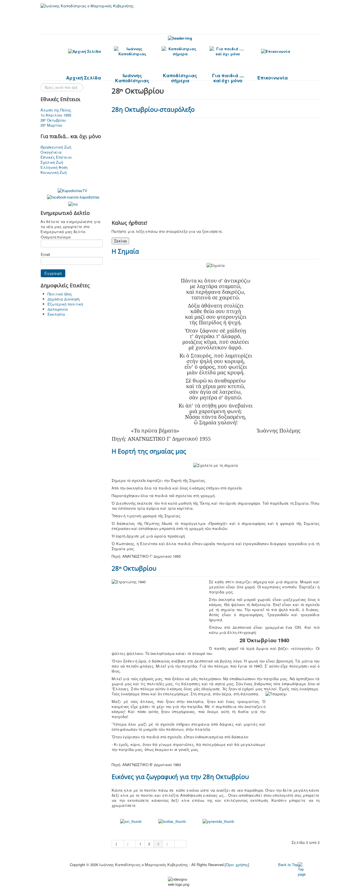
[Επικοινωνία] (275, 51)
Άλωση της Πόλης (55, 110)
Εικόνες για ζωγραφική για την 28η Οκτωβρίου (180, 776)
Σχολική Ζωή (51, 162)
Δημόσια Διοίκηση (64, 299)
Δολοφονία (58, 309)
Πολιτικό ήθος (60, 294)
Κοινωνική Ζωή (53, 172)
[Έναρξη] (118, 844)
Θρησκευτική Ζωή (55, 147)
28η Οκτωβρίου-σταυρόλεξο (153, 109)
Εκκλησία (56, 314)
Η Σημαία (125, 251)
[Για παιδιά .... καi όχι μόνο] (228, 51)
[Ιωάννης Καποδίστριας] (132, 51)
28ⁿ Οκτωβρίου (53, 120)
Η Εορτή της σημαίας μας (149, 451)
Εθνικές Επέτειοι (56, 157)
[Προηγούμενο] (130, 844)
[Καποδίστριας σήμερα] (180, 51)
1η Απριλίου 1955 (55, 115)
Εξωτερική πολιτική (65, 304)
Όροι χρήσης (237, 864)
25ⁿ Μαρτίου (51, 125)
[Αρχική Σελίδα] (84, 51)
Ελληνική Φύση (54, 167)
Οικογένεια (51, 152)
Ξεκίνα (120, 240)
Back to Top (288, 864)
